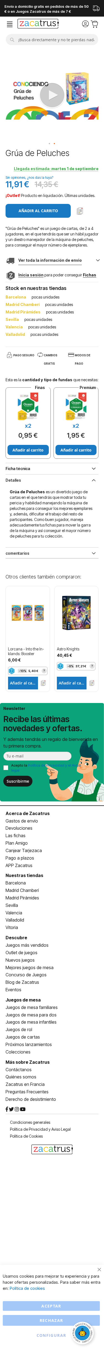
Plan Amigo (17, 843)
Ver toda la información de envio (50, 260)
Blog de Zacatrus (22, 982)
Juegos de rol (19, 1029)
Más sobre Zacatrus (28, 1062)
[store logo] (38, 24)
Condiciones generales (30, 1122)
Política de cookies (27, 1288)
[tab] (52, 479)
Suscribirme (18, 781)
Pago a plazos (20, 858)
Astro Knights (68, 649)
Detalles (13, 480)
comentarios (17, 553)
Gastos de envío (22, 821)
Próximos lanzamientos (29, 1044)
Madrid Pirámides (22, 898)
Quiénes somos (21, 1077)
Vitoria (12, 927)
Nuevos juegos (20, 960)
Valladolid (15, 920)
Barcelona (16, 883)
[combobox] (52, 39)
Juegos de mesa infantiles (31, 1022)
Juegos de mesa (23, 1000)
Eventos (13, 989)
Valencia (14, 912)
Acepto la (46, 768)
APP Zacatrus (19, 865)
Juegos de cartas (23, 1037)
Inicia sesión (31, 275)
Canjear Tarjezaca (24, 850)
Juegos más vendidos (27, 945)
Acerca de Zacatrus (28, 813)
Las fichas (16, 835)
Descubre (16, 937)
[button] (49, 144)
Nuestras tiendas (24, 875)
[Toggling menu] (10, 24)
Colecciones (18, 1052)
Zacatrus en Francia (25, 1084)
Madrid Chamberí (22, 890)
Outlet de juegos (21, 952)
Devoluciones (19, 828)
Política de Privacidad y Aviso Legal (40, 1129)
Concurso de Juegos (26, 974)
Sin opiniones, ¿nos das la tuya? (29, 177)
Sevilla (12, 905)
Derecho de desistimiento (31, 1099)
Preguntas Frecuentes (27, 1091)
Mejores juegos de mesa (30, 967)
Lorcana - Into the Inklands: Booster (26, 651)
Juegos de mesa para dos (31, 1015)
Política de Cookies (26, 1136)
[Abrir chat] (83, 1334)
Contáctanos (19, 1069)
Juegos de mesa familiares (32, 1007)
